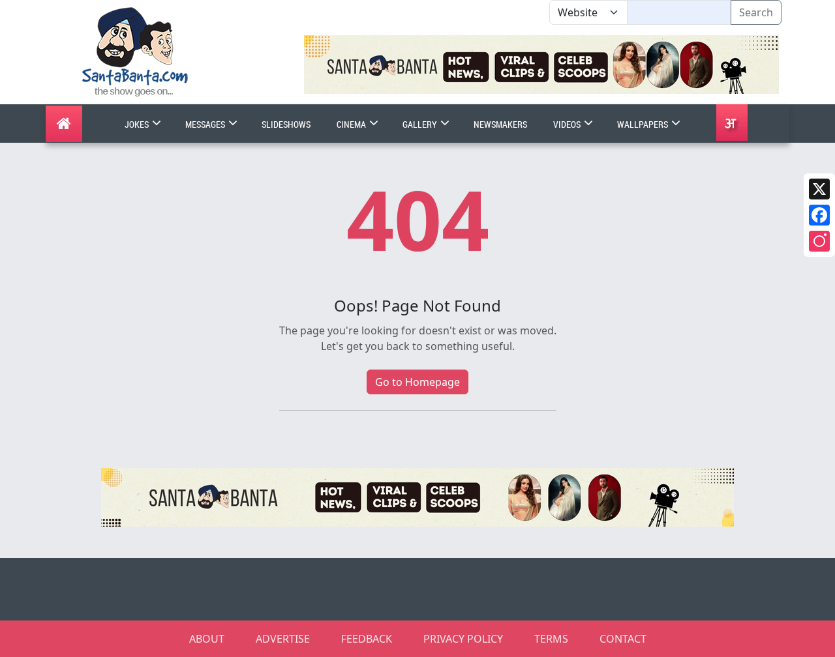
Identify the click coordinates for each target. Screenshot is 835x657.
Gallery (420, 124)
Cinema (352, 124)
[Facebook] (819, 215)
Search (756, 12)
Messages (206, 124)
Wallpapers (643, 124)
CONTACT (623, 639)
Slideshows (286, 124)
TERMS (551, 639)
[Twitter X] (819, 189)
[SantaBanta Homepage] (135, 51)
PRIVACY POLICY (463, 639)
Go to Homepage (417, 382)
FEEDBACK (366, 639)
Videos (568, 124)
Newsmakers (500, 124)
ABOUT (206, 639)
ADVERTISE (283, 639)
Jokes (138, 124)
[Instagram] (819, 241)
